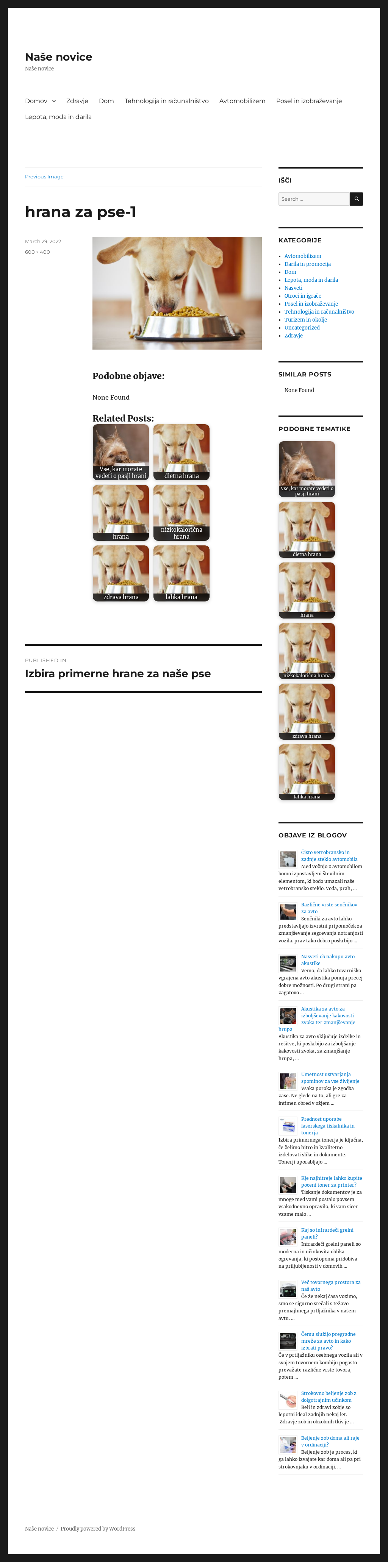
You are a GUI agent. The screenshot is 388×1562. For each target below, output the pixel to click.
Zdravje (77, 101)
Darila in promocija (308, 264)
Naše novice (58, 56)
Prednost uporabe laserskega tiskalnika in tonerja (328, 1126)
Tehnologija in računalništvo (167, 101)
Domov (36, 101)
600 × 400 (37, 252)
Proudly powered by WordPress (98, 1529)
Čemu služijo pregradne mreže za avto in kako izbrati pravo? (328, 1341)
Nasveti (293, 288)
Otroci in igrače (303, 296)
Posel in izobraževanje (309, 101)
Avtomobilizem (242, 101)
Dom (106, 101)
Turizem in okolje (306, 320)
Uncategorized (302, 328)
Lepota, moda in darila (58, 116)
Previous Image (44, 176)
